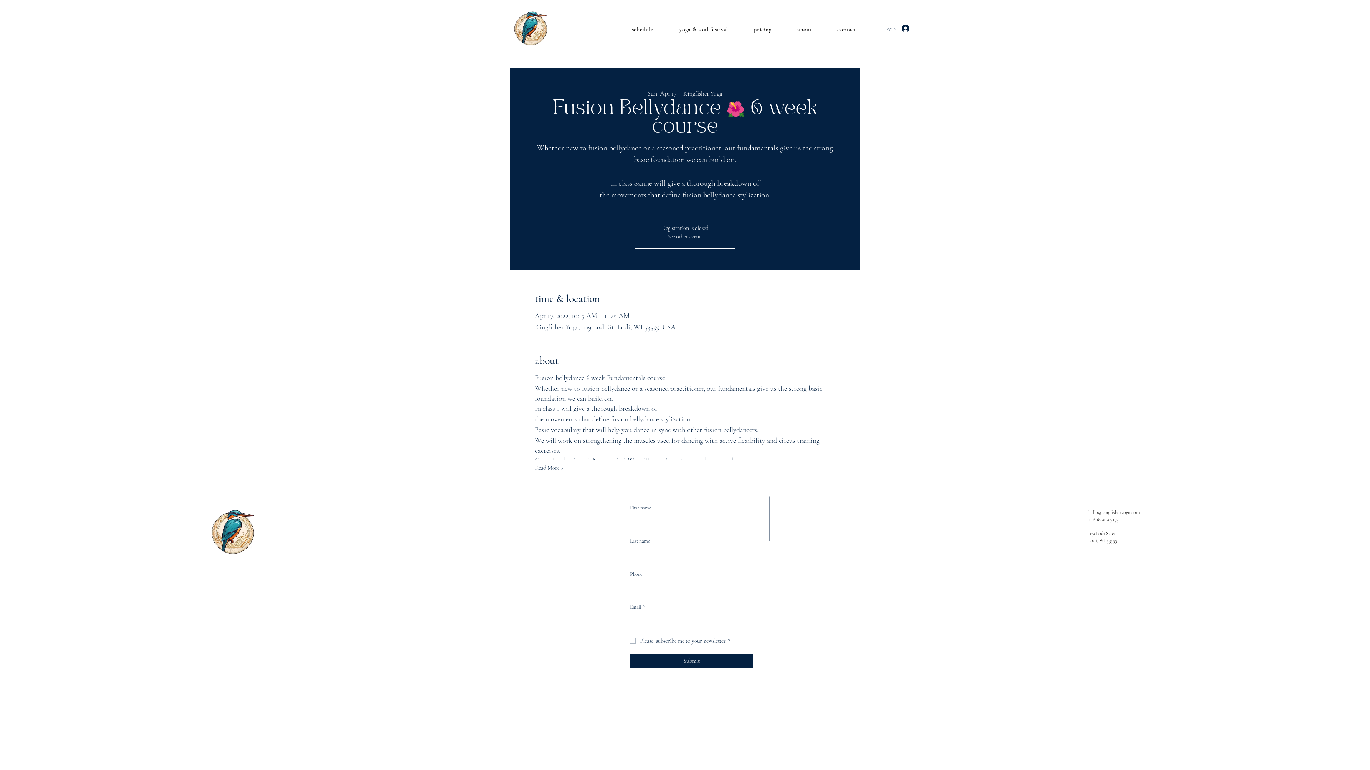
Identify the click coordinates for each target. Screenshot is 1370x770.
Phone (636, 574)
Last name (642, 541)
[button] (635, 29)
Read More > (549, 468)
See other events (685, 236)
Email (637, 607)
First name (642, 508)
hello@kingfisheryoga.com (1114, 512)
